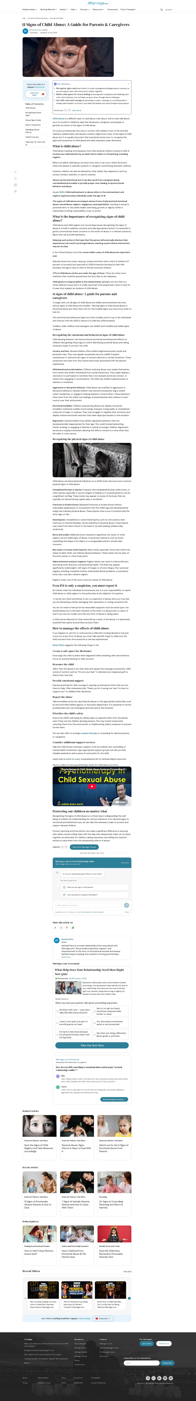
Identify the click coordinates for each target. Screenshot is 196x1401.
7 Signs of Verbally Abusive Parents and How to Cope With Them (75, 1204)
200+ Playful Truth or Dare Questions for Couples (42, 1355)
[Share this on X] (15, 180)
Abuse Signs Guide (33, 120)
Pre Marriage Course (107, 1352)
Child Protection (32, 137)
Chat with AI (76, 110)
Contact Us (78, 1378)
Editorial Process (44, 1383)
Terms (127, 912)
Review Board (43, 1378)
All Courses (104, 1356)
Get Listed (146, 1343)
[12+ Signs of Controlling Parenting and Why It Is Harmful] (114, 1182)
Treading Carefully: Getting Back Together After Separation (46, 1359)
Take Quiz (30, 142)
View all (126, 1271)
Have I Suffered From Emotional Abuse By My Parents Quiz (74, 1253)
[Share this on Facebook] (15, 174)
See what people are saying (113, 1099)
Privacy (25, 1383)
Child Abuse (30, 108)
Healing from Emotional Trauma (37, 1246)
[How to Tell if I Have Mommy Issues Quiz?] (39, 1242)
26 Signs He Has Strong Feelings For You (39, 1350)
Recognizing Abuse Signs (33, 114)
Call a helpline (86, 912)
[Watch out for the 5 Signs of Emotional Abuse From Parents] (114, 1126)
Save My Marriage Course (109, 1348)
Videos (77, 1360)
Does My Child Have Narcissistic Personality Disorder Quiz (111, 1253)
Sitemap (140, 1383)
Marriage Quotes (81, 1356)
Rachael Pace (37, 30)
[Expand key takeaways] (128, 84)
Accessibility (95, 1378)
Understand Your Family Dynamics (75, 1246)
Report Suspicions (33, 125)
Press (64, 1378)
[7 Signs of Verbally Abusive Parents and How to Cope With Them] (77, 1182)
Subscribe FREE (34, 94)
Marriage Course (106, 1344)
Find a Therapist (98, 912)
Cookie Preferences (98, 1383)
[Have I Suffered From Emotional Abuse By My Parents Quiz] (77, 1242)
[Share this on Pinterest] (15, 193)
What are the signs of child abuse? (80, 887)
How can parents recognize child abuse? (82, 895)
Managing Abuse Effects (32, 131)
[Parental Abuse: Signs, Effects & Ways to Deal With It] (77, 1126)
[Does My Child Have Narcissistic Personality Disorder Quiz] (114, 1242)
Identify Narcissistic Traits (109, 1246)
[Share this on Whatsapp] (15, 187)
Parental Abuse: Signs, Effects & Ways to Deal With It (76, 1148)
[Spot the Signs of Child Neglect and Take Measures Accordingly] (39, 1126)
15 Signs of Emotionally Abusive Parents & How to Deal (37, 1204)
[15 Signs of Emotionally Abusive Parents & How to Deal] (39, 1182)
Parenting (103, 1197)
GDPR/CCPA (78, 1383)
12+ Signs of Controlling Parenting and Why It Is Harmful (111, 1204)
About (25, 1378)
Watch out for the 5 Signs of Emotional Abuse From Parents (113, 1148)
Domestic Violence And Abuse (36, 1140)
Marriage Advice (80, 1348)
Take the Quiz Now (92, 1045)
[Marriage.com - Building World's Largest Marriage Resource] (98, 5)
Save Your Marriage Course (84, 847)
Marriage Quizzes (81, 1352)
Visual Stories (80, 1365)
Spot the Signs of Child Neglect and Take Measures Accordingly (38, 1148)
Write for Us (164, 1343)
